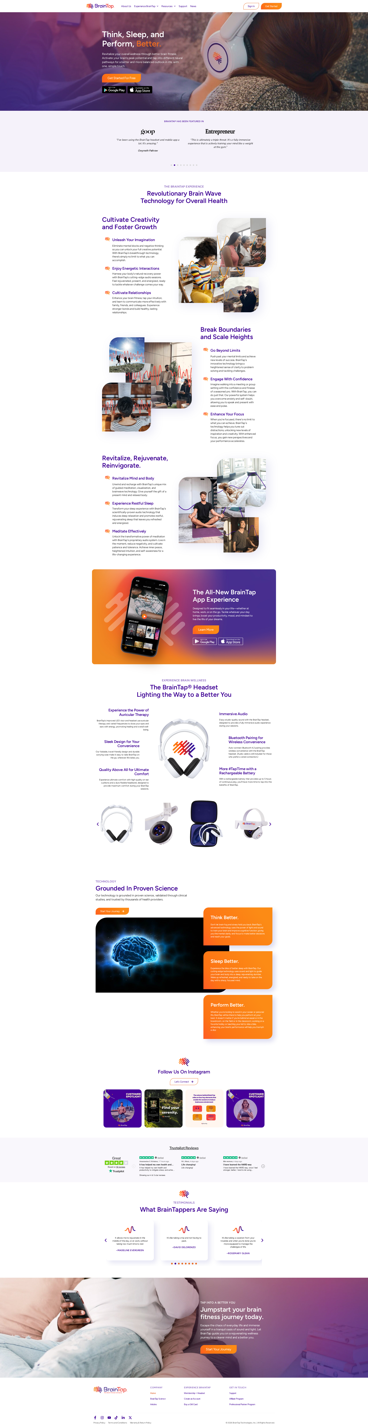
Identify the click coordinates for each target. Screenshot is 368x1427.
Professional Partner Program (242, 1404)
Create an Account (192, 1399)
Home (153, 1393)
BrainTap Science (157, 1399)
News (193, 6)
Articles (153, 1404)
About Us (126, 6)
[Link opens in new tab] (122, 1108)
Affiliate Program (236, 1399)
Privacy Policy (99, 1423)
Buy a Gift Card (191, 1404)
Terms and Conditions (117, 1423)
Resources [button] (166, 6)
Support (183, 6)
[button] (171, 165)
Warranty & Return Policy (140, 1423)
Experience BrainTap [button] (144, 6)
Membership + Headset (194, 1393)
